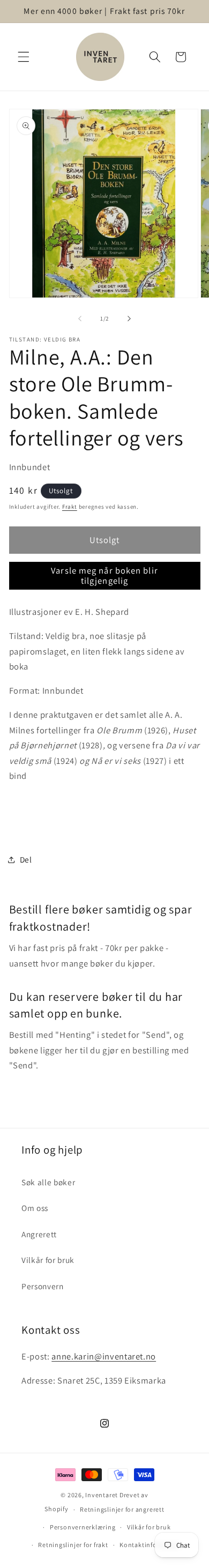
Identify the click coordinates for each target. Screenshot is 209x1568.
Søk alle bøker (48, 1182)
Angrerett (39, 1234)
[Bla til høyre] (129, 318)
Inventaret (101, 1495)
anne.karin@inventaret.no (103, 1356)
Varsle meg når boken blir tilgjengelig (104, 575)
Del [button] (26, 859)
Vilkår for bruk (47, 1259)
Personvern (42, 1286)
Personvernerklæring (83, 1527)
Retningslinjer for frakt (73, 1545)
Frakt (69, 506)
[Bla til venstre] (80, 318)
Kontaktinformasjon (151, 1545)
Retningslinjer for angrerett (122, 1509)
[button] (23, 57)
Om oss (34, 1207)
